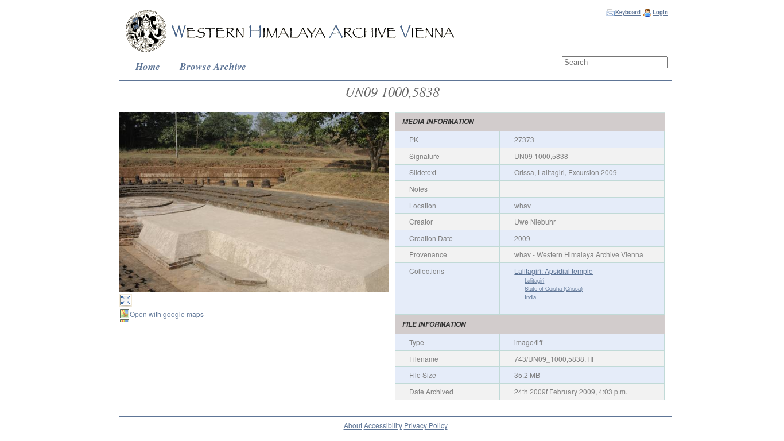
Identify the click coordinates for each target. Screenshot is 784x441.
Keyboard (628, 12)
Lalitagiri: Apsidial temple (553, 271)
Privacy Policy (426, 425)
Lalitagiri (534, 280)
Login (660, 12)
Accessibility (383, 425)
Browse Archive (213, 66)
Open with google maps (167, 314)
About (353, 425)
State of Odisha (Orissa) (554, 288)
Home (147, 66)
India (530, 297)
